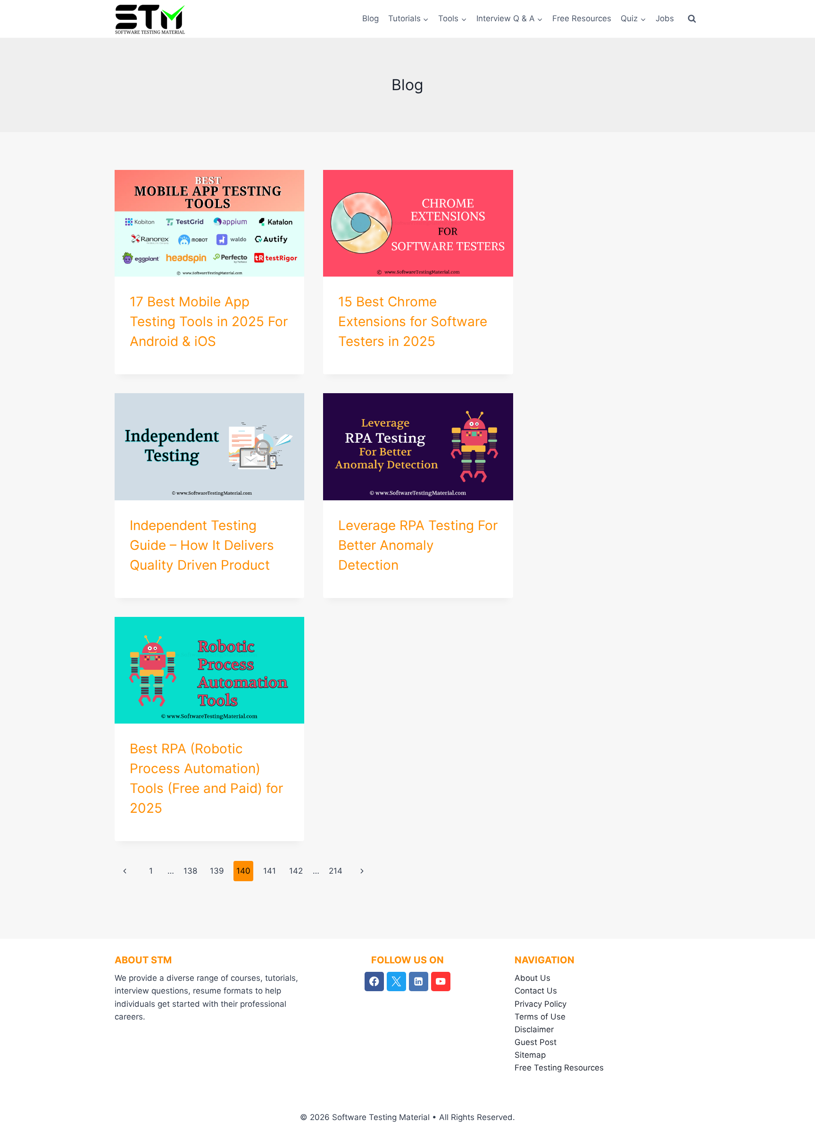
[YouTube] (440, 981)
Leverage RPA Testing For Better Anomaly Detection (418, 545)
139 (217, 871)
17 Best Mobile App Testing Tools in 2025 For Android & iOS (209, 321)
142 (296, 871)
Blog (370, 18)
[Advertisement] (620, 236)
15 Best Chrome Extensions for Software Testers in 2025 (412, 321)
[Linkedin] (418, 981)
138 (190, 871)
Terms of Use (540, 1016)
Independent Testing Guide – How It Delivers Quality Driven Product (202, 545)
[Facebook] (374, 981)
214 (335, 871)
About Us (532, 978)
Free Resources (581, 18)
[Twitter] (396, 981)
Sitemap (530, 1055)
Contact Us (536, 990)
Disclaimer (534, 1029)
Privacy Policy (540, 1004)
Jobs (665, 18)
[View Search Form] (691, 18)
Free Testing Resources (559, 1067)
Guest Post (536, 1042)
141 (269, 871)
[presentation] (209, 223)
